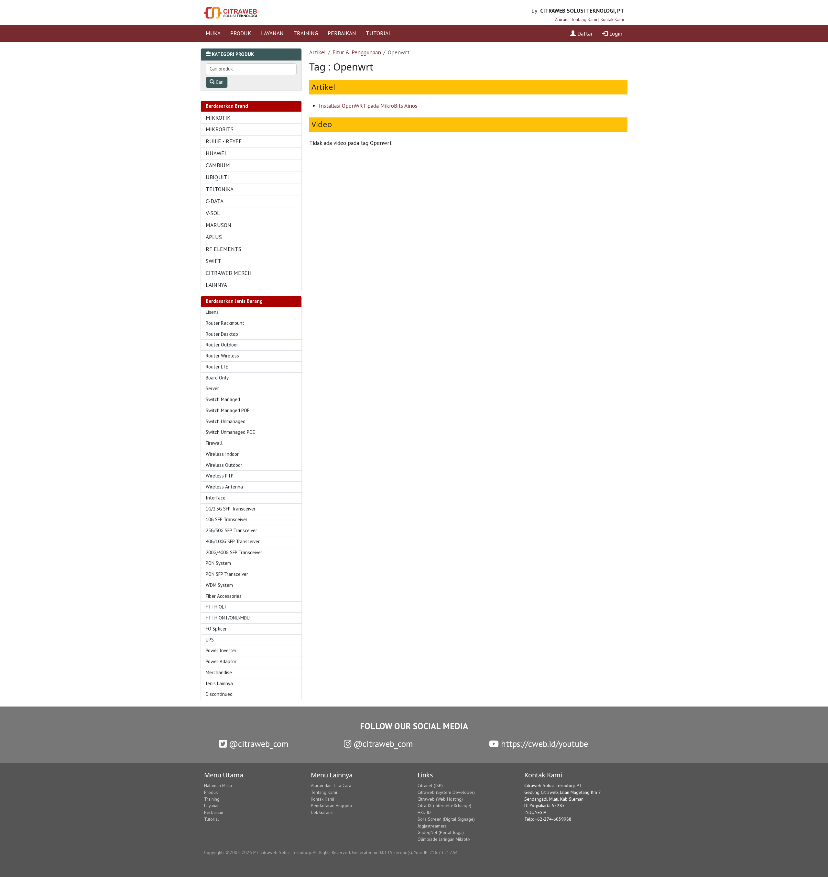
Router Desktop (222, 334)
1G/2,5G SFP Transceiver (231, 509)
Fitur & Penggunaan (356, 52)
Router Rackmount (225, 323)
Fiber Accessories (224, 596)
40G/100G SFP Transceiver (233, 541)
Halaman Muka (218, 785)
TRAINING (305, 33)
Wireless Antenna (224, 487)
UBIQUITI (217, 177)
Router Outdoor (222, 345)
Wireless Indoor (222, 454)
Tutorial (211, 819)
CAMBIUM (218, 165)
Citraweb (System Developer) (446, 792)
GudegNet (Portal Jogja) (441, 832)
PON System (218, 563)
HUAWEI (216, 153)
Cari (218, 82)
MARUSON (218, 225)
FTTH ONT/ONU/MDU (228, 618)
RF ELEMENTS (223, 249)
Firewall (214, 443)
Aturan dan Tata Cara (331, 785)
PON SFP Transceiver (227, 574)
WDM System (219, 585)
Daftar (584, 33)
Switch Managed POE (228, 410)
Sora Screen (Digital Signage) (446, 819)
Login (615, 33)
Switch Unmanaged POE (230, 432)
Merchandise (219, 672)
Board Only (217, 378)
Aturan (561, 19)
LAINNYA (216, 285)
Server (212, 388)
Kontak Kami (612, 19)
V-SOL (213, 213)
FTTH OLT (216, 607)
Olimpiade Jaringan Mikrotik (444, 839)
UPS (210, 640)
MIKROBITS (220, 129)
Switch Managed (223, 399)
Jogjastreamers (432, 826)
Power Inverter (221, 650)
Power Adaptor (221, 661)
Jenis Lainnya (219, 683)
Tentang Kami (584, 19)
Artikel (317, 52)
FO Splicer (216, 629)
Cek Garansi (322, 812)
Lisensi (213, 312)
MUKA (213, 33)
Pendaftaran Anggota (331, 805)
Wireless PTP (220, 476)
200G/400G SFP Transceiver (234, 552)
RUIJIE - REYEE (224, 141)
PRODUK (240, 33)
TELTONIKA (220, 189)
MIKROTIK (218, 117)
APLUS (214, 237)
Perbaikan (213, 812)
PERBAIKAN (342, 33)
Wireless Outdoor (224, 465)
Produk (211, 792)
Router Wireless (222, 356)
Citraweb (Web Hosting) (440, 799)
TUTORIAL (378, 33)
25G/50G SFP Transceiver (231, 530)
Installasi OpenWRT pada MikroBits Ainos (368, 105)
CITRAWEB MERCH (229, 273)
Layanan (212, 805)
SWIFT (213, 261)
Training (212, 799)
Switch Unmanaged (225, 421)
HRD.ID (424, 812)
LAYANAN (272, 33)
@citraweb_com (258, 743)
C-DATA (214, 201)
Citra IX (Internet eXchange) (444, 805)
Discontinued (219, 694)
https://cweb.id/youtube (543, 743)
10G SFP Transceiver (226, 519)
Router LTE (217, 367)
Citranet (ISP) (430, 785)
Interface (215, 498)
